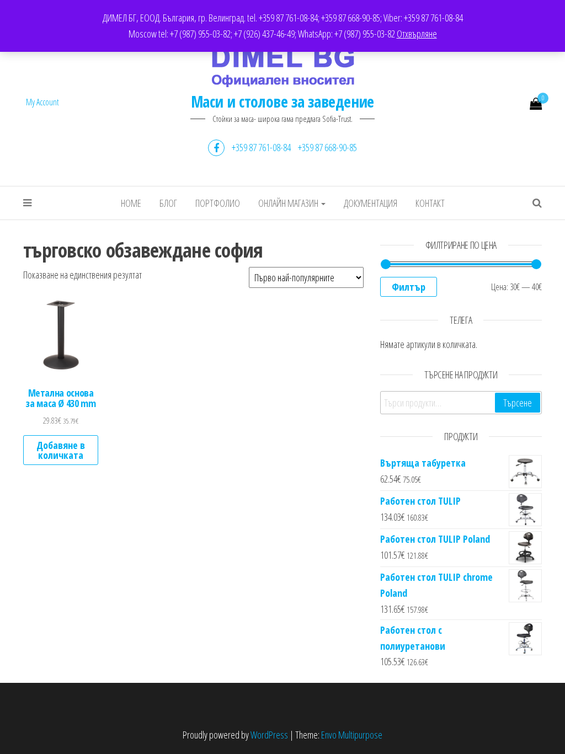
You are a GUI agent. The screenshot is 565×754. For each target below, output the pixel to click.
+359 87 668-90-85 (327, 147)
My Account (42, 102)
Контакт (430, 203)
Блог (168, 203)
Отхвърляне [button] (417, 33)
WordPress (269, 734)
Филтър (408, 286)
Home (131, 203)
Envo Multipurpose (351, 734)
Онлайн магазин (289, 203)
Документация (370, 203)
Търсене (517, 402)
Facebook (216, 148)
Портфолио (217, 203)
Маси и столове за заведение (282, 101)
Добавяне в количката (60, 450)
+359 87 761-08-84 (261, 147)
